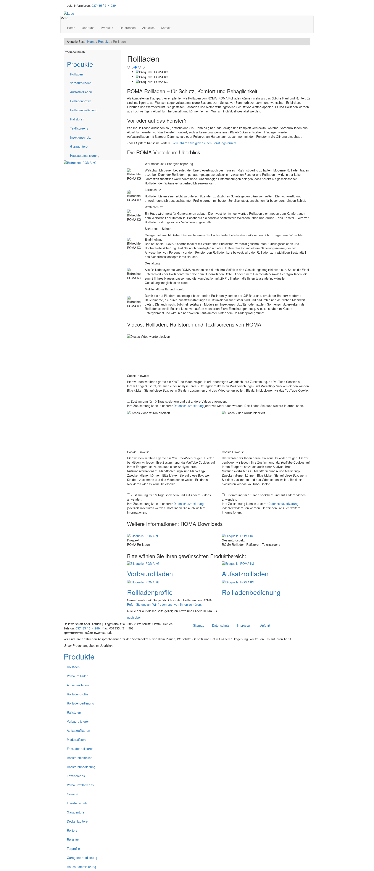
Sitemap (198, 625)
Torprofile (73, 848)
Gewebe (72, 794)
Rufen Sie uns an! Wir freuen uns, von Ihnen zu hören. (164, 604)
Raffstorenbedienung (81, 767)
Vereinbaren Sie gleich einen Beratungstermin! (204, 143)
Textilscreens (79, 128)
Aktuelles (148, 28)
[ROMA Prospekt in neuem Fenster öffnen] (143, 535)
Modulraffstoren (77, 739)
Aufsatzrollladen (81, 92)
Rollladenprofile (80, 101)
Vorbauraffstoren (78, 721)
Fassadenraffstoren (80, 748)
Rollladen (76, 74)
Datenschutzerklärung (189, 405)
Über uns (88, 28)
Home (71, 28)
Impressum (244, 625)
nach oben (134, 617)
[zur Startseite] (69, 13)
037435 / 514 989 (104, 5)
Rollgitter (73, 839)
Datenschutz (220, 625)
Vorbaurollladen (81, 83)
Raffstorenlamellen (79, 758)
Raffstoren (77, 119)
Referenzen (128, 28)
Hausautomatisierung (84, 155)
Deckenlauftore (77, 821)
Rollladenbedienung (83, 110)
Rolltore (72, 830)
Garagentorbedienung (82, 857)
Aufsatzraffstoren (78, 730)
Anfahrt (265, 625)
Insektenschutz (80, 137)
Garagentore (79, 146)
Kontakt (166, 28)
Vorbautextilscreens (80, 785)
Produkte (107, 28)
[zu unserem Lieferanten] (80, 162)
